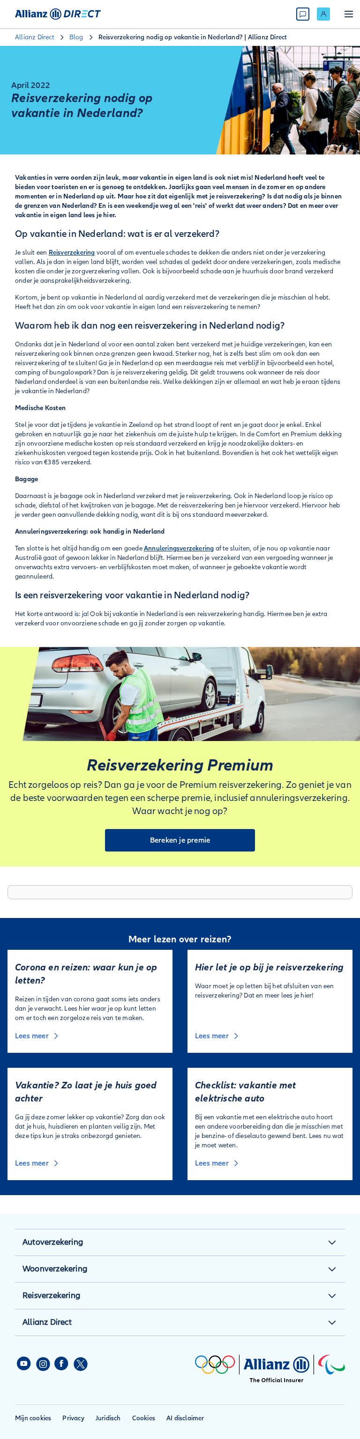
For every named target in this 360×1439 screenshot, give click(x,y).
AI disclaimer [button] (185, 1418)
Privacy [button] (73, 1418)
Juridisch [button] (108, 1418)
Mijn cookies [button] (33, 1418)
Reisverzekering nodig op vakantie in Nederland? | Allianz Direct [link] (192, 37)
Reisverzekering (72, 253)
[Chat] (302, 14)
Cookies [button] (143, 1418)
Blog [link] (76, 37)
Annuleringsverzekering (179, 548)
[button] (332, 1242)
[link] (323, 14)
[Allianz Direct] (58, 14)
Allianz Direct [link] (34, 37)
